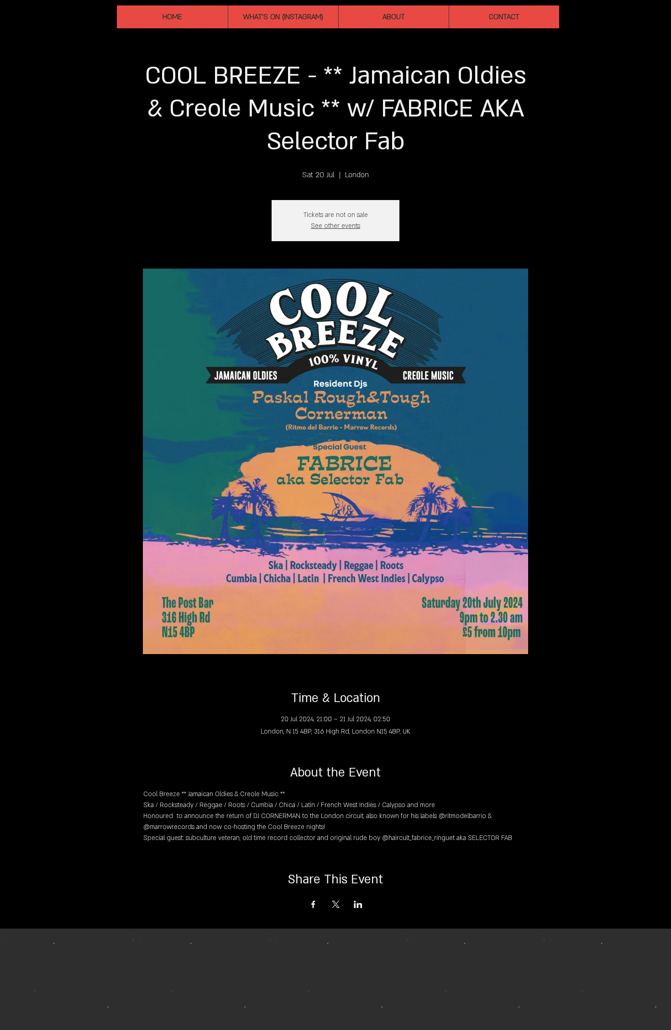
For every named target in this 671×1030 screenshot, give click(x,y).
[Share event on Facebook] (313, 904)
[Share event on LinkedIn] (358, 904)
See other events (335, 226)
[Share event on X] (335, 904)
